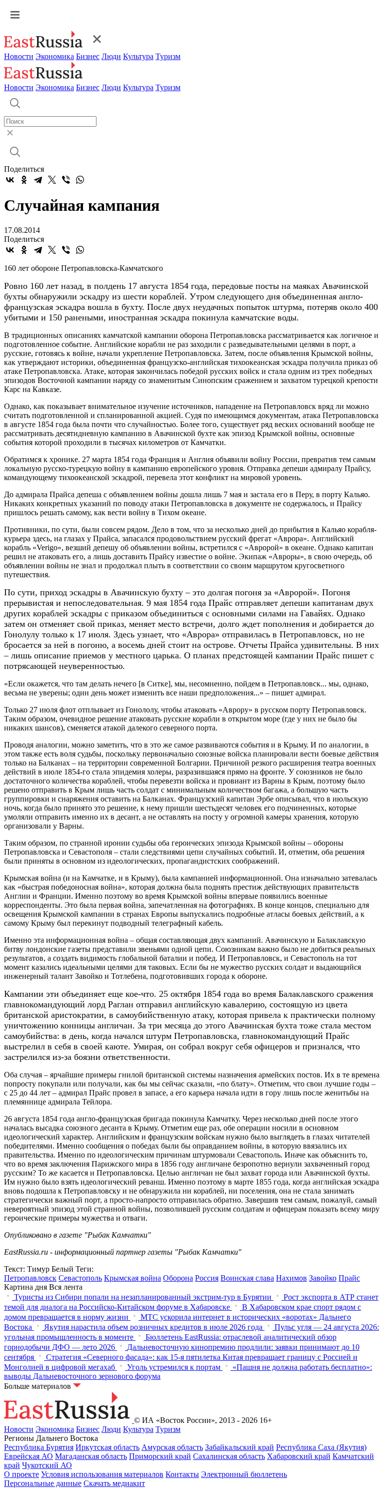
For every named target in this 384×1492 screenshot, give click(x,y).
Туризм (168, 56)
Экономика (55, 56)
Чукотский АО (47, 1465)
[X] (52, 180)
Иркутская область (108, 1447)
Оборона (178, 1278)
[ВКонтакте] (10, 180)
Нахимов (291, 1278)
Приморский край (160, 1456)
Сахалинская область (229, 1456)
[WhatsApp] (80, 180)
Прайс (349, 1278)
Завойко (322, 1278)
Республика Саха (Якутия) (321, 1447)
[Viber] (66, 180)
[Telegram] (38, 180)
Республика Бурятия (39, 1447)
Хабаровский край (298, 1456)
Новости (19, 56)
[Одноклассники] (24, 180)
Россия (206, 1278)
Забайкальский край (239, 1447)
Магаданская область (91, 1456)
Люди (111, 56)
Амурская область (172, 1447)
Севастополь (80, 1278)
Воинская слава (247, 1278)
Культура (138, 56)
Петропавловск (30, 1278)
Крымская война (132, 1278)
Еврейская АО (28, 1456)
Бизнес (88, 56)
